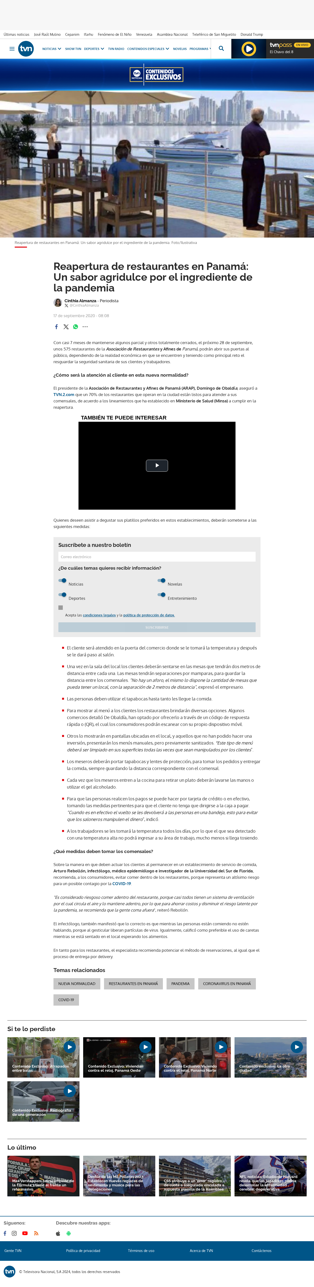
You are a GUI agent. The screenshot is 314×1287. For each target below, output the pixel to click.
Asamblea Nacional (172, 34)
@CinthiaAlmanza (84, 305)
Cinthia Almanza (91, 300)
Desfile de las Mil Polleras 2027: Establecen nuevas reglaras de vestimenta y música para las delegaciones (116, 1183)
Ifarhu (88, 34)
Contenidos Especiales (145, 49)
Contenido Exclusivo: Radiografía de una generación (41, 1112)
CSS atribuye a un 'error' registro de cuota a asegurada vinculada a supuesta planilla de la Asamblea (194, 1185)
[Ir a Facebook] (6, 1233)
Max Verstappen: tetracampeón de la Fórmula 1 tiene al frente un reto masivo (43, 1185)
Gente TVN (12, 1251)
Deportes (91, 49)
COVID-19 (121, 883)
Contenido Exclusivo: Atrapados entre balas (40, 1068)
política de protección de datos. (149, 615)
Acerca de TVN (201, 1251)
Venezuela (144, 34)
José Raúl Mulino (47, 34)
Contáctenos (262, 1251)
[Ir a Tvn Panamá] (26, 49)
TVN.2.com (63, 394)
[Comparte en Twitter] (66, 327)
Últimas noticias (16, 34)
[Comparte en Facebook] (56, 327)
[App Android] (70, 1233)
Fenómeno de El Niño (114, 34)
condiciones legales (99, 615)
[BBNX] (9, 1271)
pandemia (180, 983)
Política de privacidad (83, 1251)
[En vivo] (274, 43)
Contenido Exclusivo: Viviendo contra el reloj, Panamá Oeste (114, 1068)
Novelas (180, 49)
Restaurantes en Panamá (133, 983)
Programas (199, 49)
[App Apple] (59, 1233)
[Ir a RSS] (37, 1233)
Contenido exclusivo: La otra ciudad (264, 1068)
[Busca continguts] (221, 49)
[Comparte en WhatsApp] (75, 327)
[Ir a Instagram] (15, 1233)
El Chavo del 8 (281, 52)
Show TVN (73, 49)
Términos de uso (141, 1251)
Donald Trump (252, 34)
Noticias (49, 49)
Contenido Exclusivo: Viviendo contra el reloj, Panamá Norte (190, 1068)
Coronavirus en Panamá (227, 983)
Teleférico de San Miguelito (214, 34)
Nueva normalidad (76, 983)
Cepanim (72, 34)
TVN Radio (116, 49)
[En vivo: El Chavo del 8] (248, 49)
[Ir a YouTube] (26, 1233)
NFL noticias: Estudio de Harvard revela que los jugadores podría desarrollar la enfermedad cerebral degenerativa (268, 1183)
